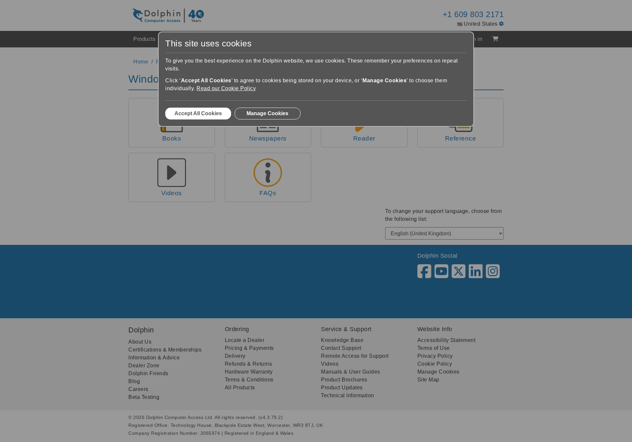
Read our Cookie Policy (226, 88)
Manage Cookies (267, 113)
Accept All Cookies (198, 113)
